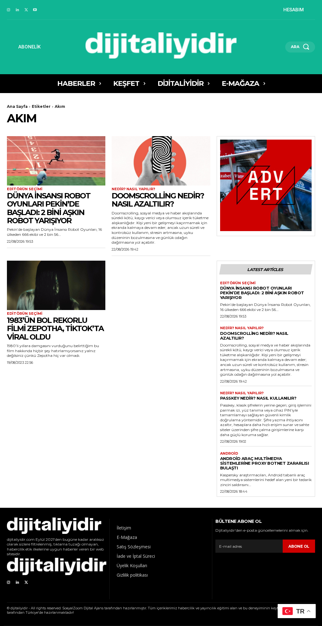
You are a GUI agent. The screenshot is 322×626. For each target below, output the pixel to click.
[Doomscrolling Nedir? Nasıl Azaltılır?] (161, 161)
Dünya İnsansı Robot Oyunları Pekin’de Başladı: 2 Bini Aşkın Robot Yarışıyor (48, 208)
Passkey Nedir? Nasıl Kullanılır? (258, 398)
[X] (26, 10)
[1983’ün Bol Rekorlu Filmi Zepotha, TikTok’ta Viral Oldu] (56, 285)
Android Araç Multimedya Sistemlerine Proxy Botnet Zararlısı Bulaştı (264, 463)
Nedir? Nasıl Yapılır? (133, 189)
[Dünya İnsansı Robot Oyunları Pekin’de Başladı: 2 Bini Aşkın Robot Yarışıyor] (56, 161)
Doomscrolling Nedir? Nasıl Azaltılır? (158, 199)
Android (229, 453)
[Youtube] (35, 10)
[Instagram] (8, 10)
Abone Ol (298, 546)
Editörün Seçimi (24, 189)
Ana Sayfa (17, 106)
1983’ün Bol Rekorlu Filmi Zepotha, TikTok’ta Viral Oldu (55, 328)
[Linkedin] (17, 10)
